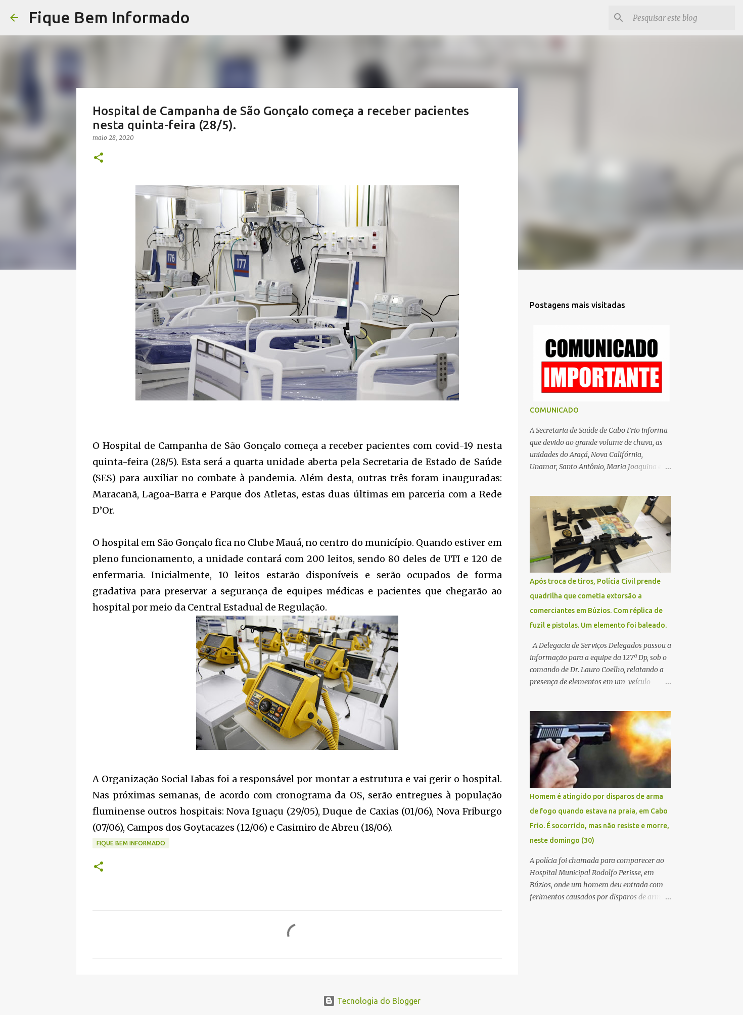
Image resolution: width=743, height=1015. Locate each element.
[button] (98, 158)
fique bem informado (131, 843)
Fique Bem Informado (109, 17)
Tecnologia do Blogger (378, 1000)
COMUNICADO (554, 410)
